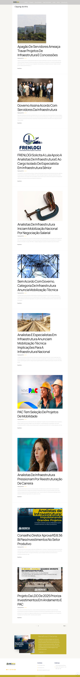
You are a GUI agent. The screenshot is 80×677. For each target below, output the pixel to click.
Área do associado (64, 2)
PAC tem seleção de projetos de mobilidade (37, 414)
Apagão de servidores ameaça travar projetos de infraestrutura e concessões (38, 50)
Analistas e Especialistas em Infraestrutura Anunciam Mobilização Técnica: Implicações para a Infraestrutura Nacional (37, 343)
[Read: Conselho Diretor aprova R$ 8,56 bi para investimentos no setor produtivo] (39, 519)
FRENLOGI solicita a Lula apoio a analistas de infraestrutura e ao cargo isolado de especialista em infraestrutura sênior (39, 161)
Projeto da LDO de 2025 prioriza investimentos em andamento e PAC (39, 600)
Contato (54, 2)
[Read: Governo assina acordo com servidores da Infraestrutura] (35, 90)
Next (65, 625)
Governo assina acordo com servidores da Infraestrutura (37, 107)
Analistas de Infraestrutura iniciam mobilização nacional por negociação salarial (37, 228)
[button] (77, 674)
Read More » (19, 68)
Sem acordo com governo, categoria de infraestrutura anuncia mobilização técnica (37, 285)
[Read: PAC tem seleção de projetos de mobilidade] (39, 391)
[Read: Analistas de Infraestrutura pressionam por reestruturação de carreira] (39, 454)
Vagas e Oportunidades (47, 2)
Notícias (58, 2)
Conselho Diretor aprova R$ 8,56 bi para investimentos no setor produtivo (39, 539)
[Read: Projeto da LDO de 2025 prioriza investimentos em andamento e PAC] (39, 579)
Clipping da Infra (20, 58)
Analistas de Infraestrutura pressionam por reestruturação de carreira (39, 479)
